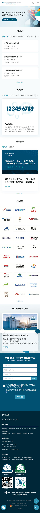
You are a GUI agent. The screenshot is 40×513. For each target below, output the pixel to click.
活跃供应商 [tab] (5, 36)
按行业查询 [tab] (21, 36)
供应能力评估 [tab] (31, 95)
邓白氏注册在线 (6, 459)
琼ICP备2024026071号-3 (19, 503)
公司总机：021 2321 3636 (9, 446)
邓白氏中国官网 (6, 457)
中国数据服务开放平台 (17, 459)
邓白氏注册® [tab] (14, 95)
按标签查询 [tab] (30, 36)
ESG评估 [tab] (22, 95)
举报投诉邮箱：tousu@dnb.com (10, 449)
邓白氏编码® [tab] (5, 95)
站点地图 (20, 508)
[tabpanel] (21, 60)
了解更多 (7, 186)
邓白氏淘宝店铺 (29, 459)
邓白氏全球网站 (16, 457)
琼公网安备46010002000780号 (20, 506)
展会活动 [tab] (11, 147)
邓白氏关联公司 (14, 385)
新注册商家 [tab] (13, 36)
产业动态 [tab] (4, 147)
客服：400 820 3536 (7, 441)
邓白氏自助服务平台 (27, 457)
